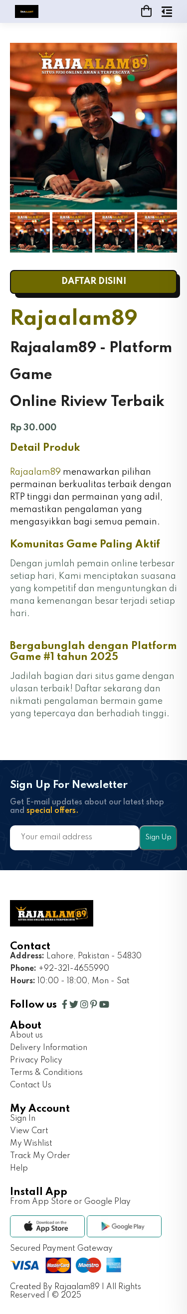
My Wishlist (31, 1144)
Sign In (22, 1119)
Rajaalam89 (35, 472)
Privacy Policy (36, 1060)
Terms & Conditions (46, 1073)
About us (26, 1036)
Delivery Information (48, 1048)
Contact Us (30, 1085)
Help (19, 1169)
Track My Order (40, 1156)
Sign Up (158, 837)
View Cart (29, 1131)
